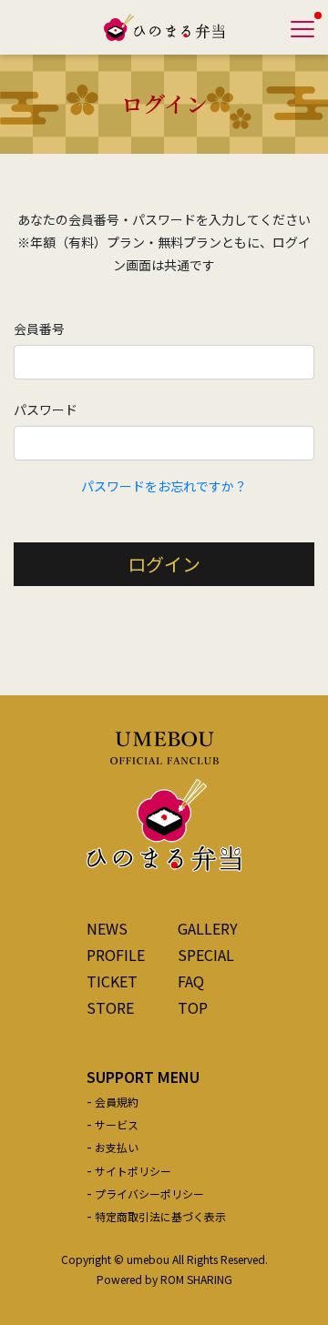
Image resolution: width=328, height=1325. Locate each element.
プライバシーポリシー (149, 1193)
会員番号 (39, 328)
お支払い (116, 1147)
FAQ (191, 981)
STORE (110, 1007)
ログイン (164, 564)
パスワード (45, 409)
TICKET (112, 981)
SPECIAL (206, 955)
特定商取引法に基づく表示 (160, 1216)
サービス (116, 1124)
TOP (193, 1007)
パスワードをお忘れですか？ (164, 486)
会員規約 (116, 1101)
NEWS (107, 928)
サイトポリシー (133, 1170)
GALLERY (208, 928)
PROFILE (116, 955)
